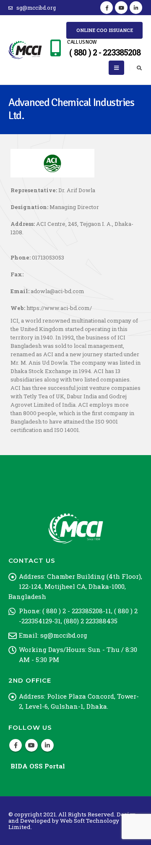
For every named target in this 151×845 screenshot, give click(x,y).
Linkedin (47, 745)
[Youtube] (121, 7)
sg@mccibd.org (36, 7)
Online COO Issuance (104, 30)
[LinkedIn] (136, 7)
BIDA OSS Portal (37, 766)
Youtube (31, 745)
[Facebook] (106, 7)
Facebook (15, 745)
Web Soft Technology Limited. (63, 824)
